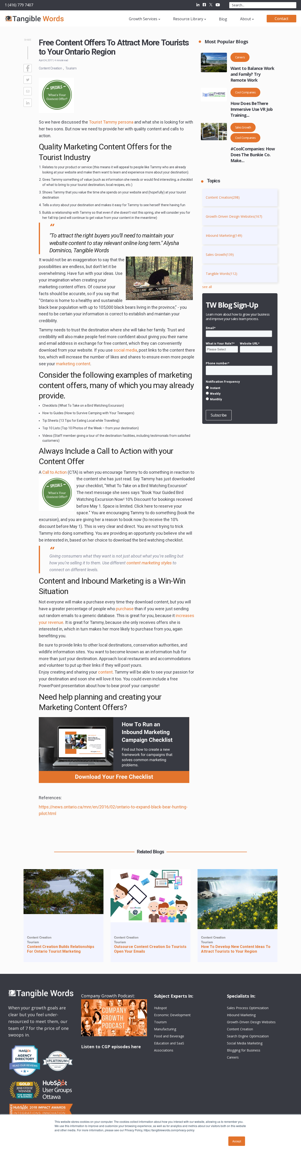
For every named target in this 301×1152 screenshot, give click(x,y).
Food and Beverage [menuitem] (169, 1036)
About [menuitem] (245, 18)
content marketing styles (149, 562)
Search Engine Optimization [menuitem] (248, 1036)
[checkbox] (239, 393)
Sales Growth (243, 127)
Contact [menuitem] (281, 18)
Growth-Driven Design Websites (234, 216)
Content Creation (50, 68)
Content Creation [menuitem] (240, 1029)
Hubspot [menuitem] (160, 1008)
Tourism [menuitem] (160, 1022)
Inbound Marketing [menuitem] (241, 1015)
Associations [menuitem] (163, 1050)
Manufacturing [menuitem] (165, 1029)
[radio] (239, 387)
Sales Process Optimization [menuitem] (248, 1008)
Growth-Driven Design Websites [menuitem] (251, 1022)
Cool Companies (245, 92)
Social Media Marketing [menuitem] (244, 1043)
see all (207, 287)
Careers (240, 57)
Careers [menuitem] (233, 1057)
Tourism (71, 68)
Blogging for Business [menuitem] (243, 1050)
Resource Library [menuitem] (188, 18)
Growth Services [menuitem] (143, 18)
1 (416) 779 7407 (19, 5)
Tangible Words (221, 273)
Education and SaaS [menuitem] (169, 1043)
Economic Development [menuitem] (172, 1015)
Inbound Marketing (224, 235)
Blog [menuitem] (223, 19)
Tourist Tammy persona (111, 122)
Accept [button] (236, 1141)
